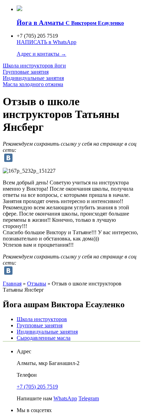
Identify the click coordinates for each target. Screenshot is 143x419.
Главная (12, 283)
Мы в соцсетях (34, 410)
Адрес (24, 351)
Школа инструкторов (34, 66)
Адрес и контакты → (41, 54)
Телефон (27, 375)
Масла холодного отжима (33, 84)
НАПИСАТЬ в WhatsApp (46, 42)
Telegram (88, 398)
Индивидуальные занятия (33, 78)
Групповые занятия (26, 72)
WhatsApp (65, 398)
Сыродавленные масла (43, 338)
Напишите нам (34, 398)
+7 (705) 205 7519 (37, 387)
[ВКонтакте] (8, 158)
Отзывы (36, 283)
